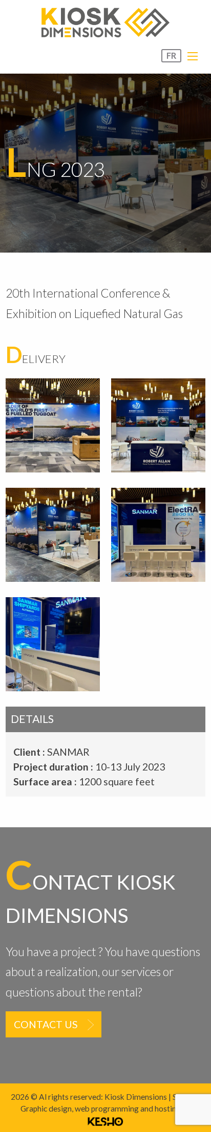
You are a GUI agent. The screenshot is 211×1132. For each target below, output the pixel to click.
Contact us (46, 1024)
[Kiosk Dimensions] (105, 22)
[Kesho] (105, 1120)
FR (171, 56)
